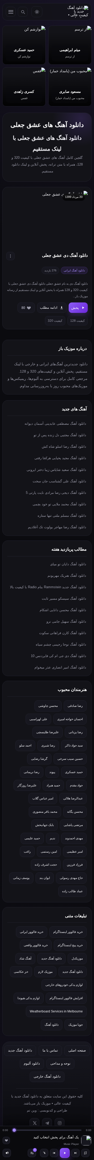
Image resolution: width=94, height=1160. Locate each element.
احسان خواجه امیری (70, 719)
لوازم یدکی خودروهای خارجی (64, 985)
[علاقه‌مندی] (6, 1140)
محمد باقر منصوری (45, 811)
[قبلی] (54, 1153)
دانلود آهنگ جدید (51, 958)
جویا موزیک (75, 1025)
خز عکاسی (21, 972)
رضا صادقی (75, 706)
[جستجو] (23, 12)
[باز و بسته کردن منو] (11, 12)
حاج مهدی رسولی (71, 878)
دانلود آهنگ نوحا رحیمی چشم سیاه (61, 644)
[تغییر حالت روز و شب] (36, 11)
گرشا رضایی (39, 759)
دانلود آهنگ (51, 1025)
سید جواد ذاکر (74, 745)
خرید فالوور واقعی (36, 945)
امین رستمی (49, 851)
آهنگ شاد (25, 958)
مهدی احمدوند (74, 838)
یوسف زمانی (21, 878)
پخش (75, 308)
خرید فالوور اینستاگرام (68, 932)
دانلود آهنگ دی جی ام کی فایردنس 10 (58, 656)
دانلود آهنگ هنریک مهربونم (67, 576)
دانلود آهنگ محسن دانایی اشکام (63, 610)
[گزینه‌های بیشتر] (10, 256)
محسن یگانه (75, 811)
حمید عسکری (74, 772)
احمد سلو (25, 745)
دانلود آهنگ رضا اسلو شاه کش (64, 446)
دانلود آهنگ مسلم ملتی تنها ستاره (62, 516)
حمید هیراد (53, 785)
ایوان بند (44, 878)
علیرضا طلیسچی (47, 732)
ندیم (52, 838)
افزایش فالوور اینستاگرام (66, 998)
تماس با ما (50, 1050)
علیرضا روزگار (27, 785)
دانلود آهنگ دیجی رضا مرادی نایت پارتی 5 (56, 493)
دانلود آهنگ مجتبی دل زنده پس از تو (60, 435)
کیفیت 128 (77, 321)
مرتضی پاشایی (73, 825)
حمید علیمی (32, 838)
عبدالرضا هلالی (73, 798)
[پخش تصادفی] (44, 1153)
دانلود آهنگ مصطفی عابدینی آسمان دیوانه (55, 424)
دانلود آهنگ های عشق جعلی (47, 124)
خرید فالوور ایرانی (31, 932)
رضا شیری (48, 745)
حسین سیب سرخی (70, 759)
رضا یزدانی (76, 732)
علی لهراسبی (38, 719)
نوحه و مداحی (60, 1063)
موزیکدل (77, 958)
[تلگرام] (47, 1123)
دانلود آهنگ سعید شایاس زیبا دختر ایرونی (56, 470)
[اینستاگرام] (59, 1123)
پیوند (52, 772)
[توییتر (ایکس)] (34, 1123)
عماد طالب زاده (72, 891)
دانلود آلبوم (32, 1063)
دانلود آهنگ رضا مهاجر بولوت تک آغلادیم (57, 527)
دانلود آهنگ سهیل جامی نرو (66, 621)
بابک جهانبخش (44, 825)
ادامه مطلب (48, 307)
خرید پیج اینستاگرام (70, 945)
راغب (27, 851)
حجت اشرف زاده (46, 864)
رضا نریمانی (31, 772)
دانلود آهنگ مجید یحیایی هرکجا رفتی (60, 458)
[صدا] (7, 1153)
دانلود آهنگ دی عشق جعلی (65, 255)
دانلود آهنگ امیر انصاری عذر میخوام (60, 667)
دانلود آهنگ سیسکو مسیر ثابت (64, 598)
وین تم (32, 1110)
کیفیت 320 (55, 321)
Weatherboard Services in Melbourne (56, 1011)
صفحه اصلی (77, 1050)
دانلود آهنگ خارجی (47, 1076)
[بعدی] (75, 1153)
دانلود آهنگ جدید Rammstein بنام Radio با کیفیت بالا (48, 587)
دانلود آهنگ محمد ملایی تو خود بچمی (59, 504)
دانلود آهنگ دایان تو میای (68, 564)
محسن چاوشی (48, 706)
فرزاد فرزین (75, 864)
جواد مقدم (76, 785)
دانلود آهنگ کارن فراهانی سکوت (62, 633)
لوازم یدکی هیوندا (28, 998)
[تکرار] (85, 1153)
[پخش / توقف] (65, 1153)
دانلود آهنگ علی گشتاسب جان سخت (59, 481)
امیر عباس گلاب (42, 798)
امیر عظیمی (75, 851)
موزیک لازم (45, 972)
